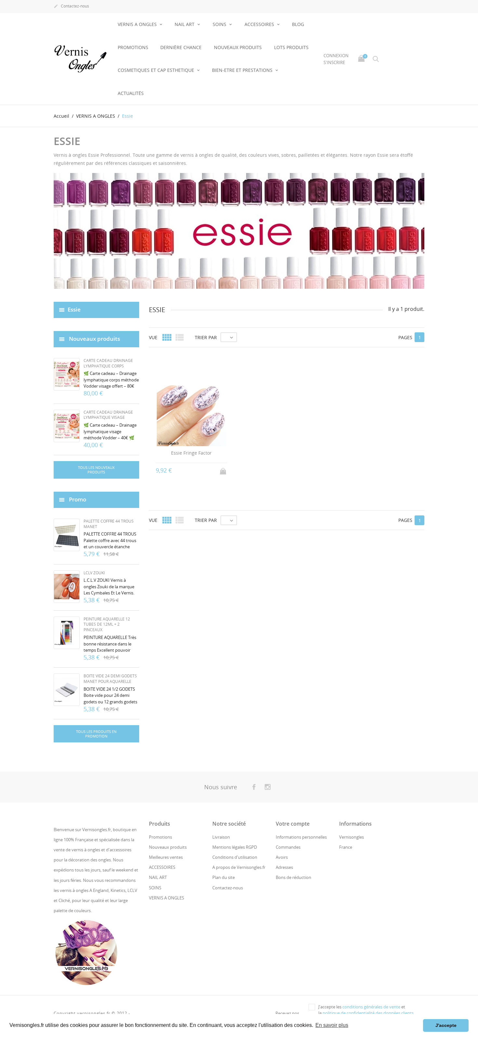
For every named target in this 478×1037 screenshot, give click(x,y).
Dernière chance (181, 47)
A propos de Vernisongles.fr (238, 867)
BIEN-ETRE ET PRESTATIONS (243, 70)
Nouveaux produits (168, 847)
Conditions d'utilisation (234, 857)
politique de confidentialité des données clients (368, 1013)
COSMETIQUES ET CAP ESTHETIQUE (156, 70)
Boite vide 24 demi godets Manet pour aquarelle (110, 678)
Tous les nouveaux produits (96, 469)
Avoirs (282, 857)
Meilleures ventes (166, 857)
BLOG (298, 24)
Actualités (131, 93)
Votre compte (293, 823)
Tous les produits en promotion (96, 733)
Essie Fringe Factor (191, 453)
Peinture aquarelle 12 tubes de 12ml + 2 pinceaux (107, 624)
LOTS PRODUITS (291, 47)
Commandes (288, 847)
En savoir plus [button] (331, 1025)
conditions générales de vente (371, 1007)
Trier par (206, 337)
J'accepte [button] (446, 1025)
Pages (405, 337)
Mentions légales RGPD (234, 847)
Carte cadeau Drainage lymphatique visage (108, 414)
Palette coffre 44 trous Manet (109, 523)
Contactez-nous (71, 6)
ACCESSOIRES (260, 24)
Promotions (133, 47)
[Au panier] (223, 469)
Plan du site (223, 877)
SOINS (220, 24)
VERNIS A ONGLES (138, 24)
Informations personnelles (301, 837)
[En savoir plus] (292, 748)
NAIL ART (185, 24)
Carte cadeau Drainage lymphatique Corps (108, 363)
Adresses (284, 867)
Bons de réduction (293, 877)
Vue (153, 337)
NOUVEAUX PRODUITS (238, 47)
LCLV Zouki (94, 573)
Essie (74, 309)
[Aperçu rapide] (280, 748)
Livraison (221, 837)
